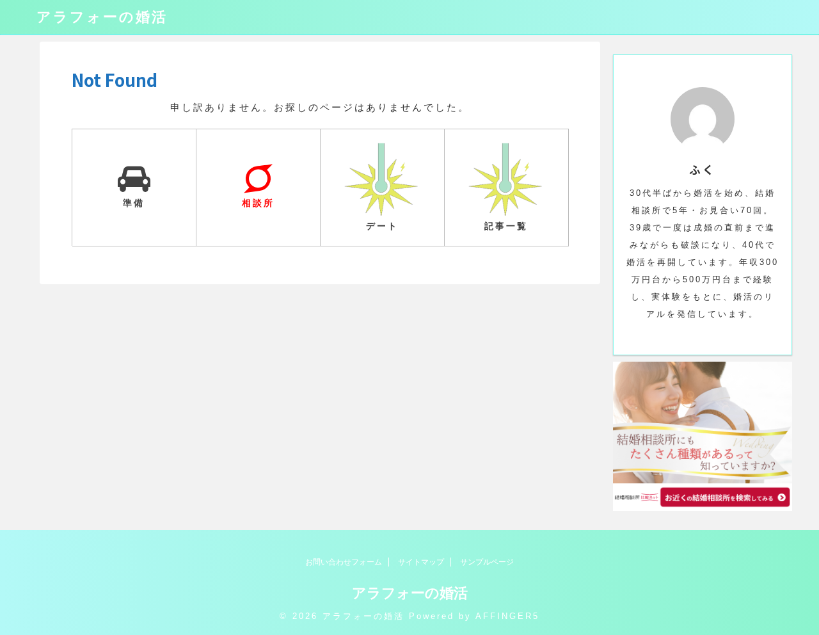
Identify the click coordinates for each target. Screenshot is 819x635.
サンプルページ (487, 562)
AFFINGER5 (507, 616)
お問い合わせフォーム (343, 562)
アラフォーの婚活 (102, 17)
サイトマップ (421, 562)
